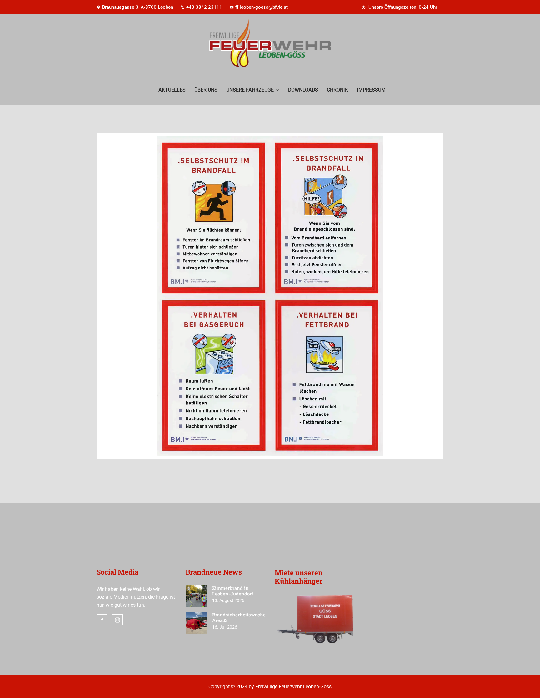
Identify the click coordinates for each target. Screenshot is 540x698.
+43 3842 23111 (204, 7)
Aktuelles (172, 90)
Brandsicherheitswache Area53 (239, 617)
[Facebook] (102, 619)
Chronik (337, 90)
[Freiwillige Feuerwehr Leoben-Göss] (270, 45)
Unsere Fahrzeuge (250, 90)
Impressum (371, 90)
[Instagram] (117, 619)
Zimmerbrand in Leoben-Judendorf (232, 590)
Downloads (303, 90)
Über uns (206, 90)
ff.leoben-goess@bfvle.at (261, 7)
